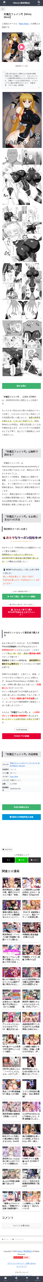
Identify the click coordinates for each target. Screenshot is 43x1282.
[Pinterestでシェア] (12, 874)
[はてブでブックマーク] (16, 868)
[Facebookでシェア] (7, 868)
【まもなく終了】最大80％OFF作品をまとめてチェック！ (21, 612)
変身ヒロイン (14, 763)
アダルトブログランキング (21, 1275)
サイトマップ (21, 1266)
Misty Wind (23, 24)
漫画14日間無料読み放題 (22, 817)
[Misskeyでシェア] (35, 861)
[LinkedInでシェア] (21, 874)
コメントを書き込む (21, 1225)
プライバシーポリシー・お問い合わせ (21, 1263)
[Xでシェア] (7, 861)
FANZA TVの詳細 (21, 736)
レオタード (24, 763)
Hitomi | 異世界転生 (24, 1251)
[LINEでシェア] (35, 868)
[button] (38, 679)
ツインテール (33, 763)
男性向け (15, 766)
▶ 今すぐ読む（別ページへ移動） (22, 596)
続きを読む (21, 386)
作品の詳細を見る (21, 807)
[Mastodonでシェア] (16, 861)
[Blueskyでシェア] (26, 861)
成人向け (22, 766)
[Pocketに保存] (26, 868)
